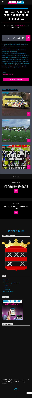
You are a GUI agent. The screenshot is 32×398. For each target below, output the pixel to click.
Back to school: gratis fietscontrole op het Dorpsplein (16, 156)
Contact (6, 287)
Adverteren (7, 285)
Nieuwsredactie (20, 25)
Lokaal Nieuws (9, 10)
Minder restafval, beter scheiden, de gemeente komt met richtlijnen (16, 186)
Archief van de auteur (16, 79)
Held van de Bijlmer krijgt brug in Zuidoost (16, 207)
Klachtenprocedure (8, 291)
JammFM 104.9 (16, 231)
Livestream (6, 279)
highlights (5, 93)
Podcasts (5, 281)
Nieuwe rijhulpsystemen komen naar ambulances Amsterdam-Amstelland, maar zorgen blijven (16, 103)
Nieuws (16, 10)
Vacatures (7, 289)
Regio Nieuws (23, 10)
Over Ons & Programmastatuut (11, 283)
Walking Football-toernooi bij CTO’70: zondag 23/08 (16, 129)
